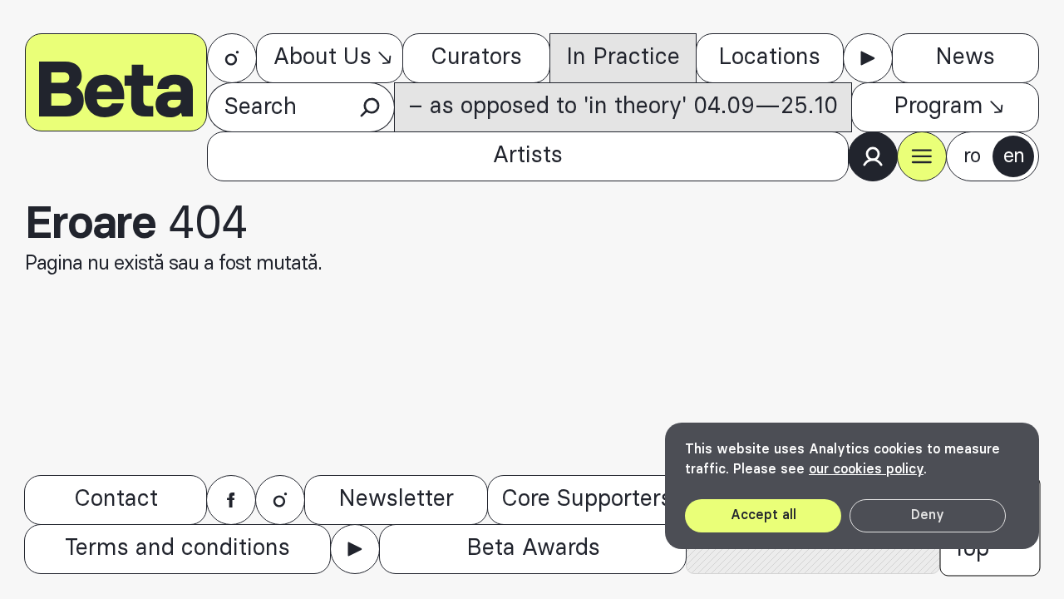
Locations (769, 57)
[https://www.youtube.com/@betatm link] (868, 58)
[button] (922, 156)
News (965, 57)
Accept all (763, 515)
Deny (927, 515)
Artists (528, 155)
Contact (116, 499)
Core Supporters (586, 499)
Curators (476, 57)
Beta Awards (533, 548)
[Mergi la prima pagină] (116, 82)
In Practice (623, 57)
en (1013, 156)
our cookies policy (866, 469)
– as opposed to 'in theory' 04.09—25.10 (623, 106)
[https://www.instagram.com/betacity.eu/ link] (232, 58)
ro (971, 156)
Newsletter (396, 499)
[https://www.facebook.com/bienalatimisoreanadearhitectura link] (231, 500)
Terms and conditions (177, 548)
